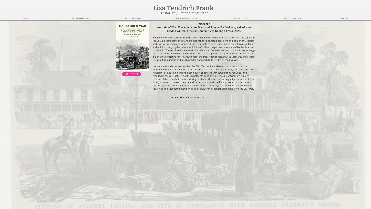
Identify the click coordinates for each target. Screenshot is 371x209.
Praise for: (204, 24)
